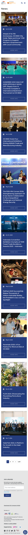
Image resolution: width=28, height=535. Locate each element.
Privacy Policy (6, 491)
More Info (14, 50)
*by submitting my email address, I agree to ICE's (13, 491)
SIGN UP (7, 495)
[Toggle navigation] (25, 3)
